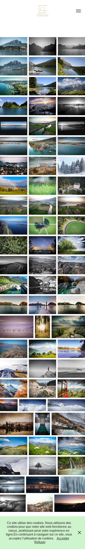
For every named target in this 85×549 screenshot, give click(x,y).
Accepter (63, 538)
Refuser (39, 542)
